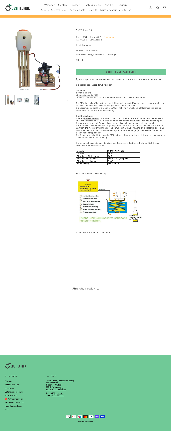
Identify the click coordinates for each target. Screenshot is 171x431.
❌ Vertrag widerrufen (14, 399)
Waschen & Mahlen (55, 5)
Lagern (122, 5)
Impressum (9, 388)
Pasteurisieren (92, 5)
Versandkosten (96, 40)
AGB (7, 410)
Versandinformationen (14, 402)
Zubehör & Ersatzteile (53, 10)
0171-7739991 (58, 395)
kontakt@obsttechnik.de (56, 389)
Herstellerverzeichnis (13, 406)
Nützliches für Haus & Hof (115, 10)
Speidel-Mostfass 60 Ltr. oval (90, 98)
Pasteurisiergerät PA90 (87, 95)
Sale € (93, 10)
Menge (79, 60)
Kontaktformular (12, 385)
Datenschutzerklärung (14, 392)
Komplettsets (77, 10)
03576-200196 (56, 393)
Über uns (8, 381)
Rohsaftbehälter (91, 118)
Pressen (75, 5)
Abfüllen (110, 5)
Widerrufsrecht (11, 395)
